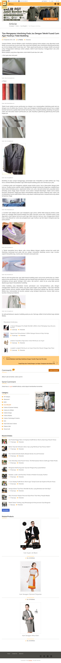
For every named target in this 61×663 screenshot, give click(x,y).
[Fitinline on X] (51, 656)
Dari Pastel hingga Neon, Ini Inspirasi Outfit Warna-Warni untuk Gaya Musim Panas (32, 440)
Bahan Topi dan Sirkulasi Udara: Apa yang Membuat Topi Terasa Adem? (30, 447)
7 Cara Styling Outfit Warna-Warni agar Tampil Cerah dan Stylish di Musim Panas (32, 481)
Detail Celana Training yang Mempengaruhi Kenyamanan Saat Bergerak (29, 502)
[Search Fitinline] (55, 4)
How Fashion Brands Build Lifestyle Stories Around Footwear (26, 453)
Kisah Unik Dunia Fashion (10, 423)
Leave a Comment (54, 370)
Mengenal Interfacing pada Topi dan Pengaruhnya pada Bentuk (27, 467)
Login (10, 386)
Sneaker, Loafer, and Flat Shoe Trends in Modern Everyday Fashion (28, 474)
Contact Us (14, 653)
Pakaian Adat (7, 426)
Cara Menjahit (23, 26)
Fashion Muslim (7, 415)
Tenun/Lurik (6, 429)
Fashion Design (7, 413)
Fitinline (30, 660)
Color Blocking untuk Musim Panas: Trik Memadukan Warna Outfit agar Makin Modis (33, 460)
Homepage (11, 26)
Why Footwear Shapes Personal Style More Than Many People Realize (29, 495)
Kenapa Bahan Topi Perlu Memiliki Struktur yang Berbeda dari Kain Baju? (30, 488)
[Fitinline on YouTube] (41, 656)
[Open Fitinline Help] (58, 4)
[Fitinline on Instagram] (44, 656)
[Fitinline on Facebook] (48, 656)
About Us (21, 653)
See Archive (5, 510)
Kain (4, 421)
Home (8, 653)
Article (17, 26)
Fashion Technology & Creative (11, 418)
